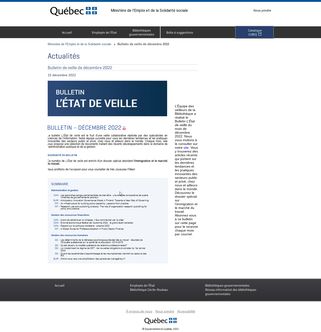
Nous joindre (262, 10)
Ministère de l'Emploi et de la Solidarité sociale (149, 10)
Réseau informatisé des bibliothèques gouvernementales (230, 289)
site (186, 147)
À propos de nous (139, 311)
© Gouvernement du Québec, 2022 (160, 329)
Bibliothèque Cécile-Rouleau (149, 287)
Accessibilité (186, 311)
